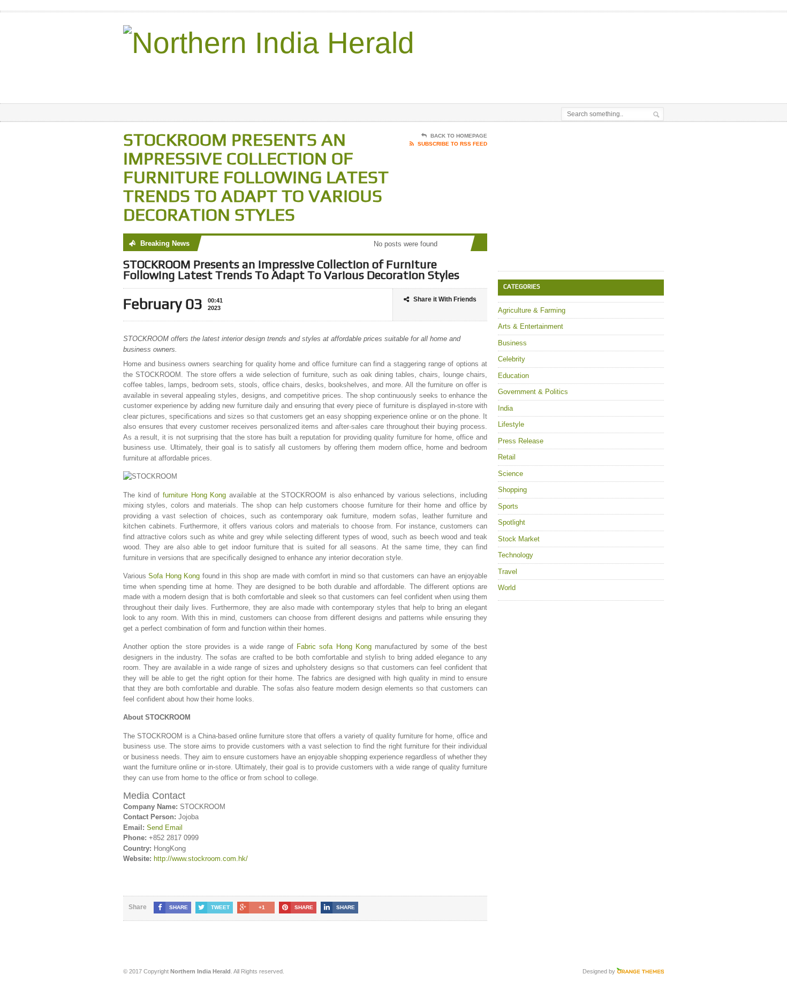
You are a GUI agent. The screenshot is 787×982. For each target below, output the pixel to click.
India (505, 408)
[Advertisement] (538, 77)
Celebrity (511, 359)
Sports (508, 506)
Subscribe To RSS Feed (452, 144)
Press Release (520, 441)
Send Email (165, 828)
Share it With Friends (444, 299)
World (507, 588)
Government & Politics (533, 392)
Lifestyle (511, 424)
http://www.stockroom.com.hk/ (201, 859)
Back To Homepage (458, 136)
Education (513, 376)
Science (510, 474)
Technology (515, 555)
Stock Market (519, 539)
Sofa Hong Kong (174, 576)
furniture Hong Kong (194, 495)
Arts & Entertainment (530, 326)
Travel (507, 572)
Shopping (512, 490)
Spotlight (511, 522)
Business (512, 343)
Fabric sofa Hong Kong (334, 647)
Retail (507, 457)
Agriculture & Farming (531, 310)
